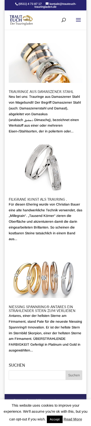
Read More (73, 419)
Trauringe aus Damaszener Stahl (41, 92)
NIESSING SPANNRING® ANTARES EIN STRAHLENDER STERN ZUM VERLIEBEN (42, 309)
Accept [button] (55, 419)
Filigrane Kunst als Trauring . (38, 200)
